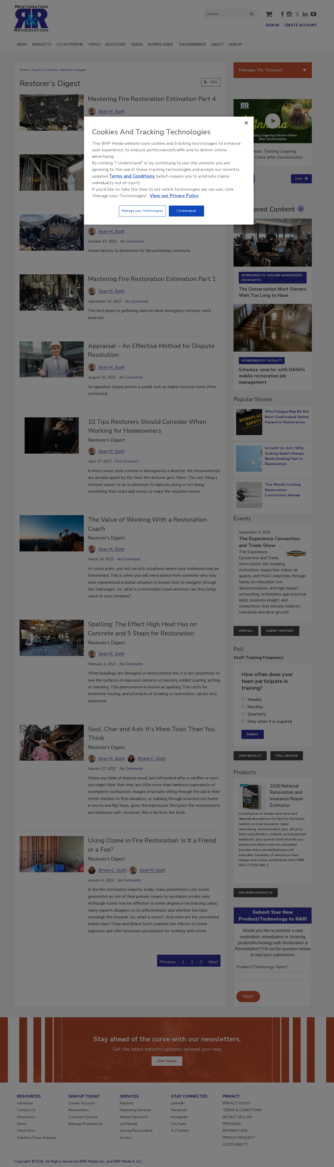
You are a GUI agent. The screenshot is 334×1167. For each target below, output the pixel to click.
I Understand (186, 211)
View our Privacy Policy (174, 196)
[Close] (246, 123)
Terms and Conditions (132, 176)
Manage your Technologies (142, 211)
